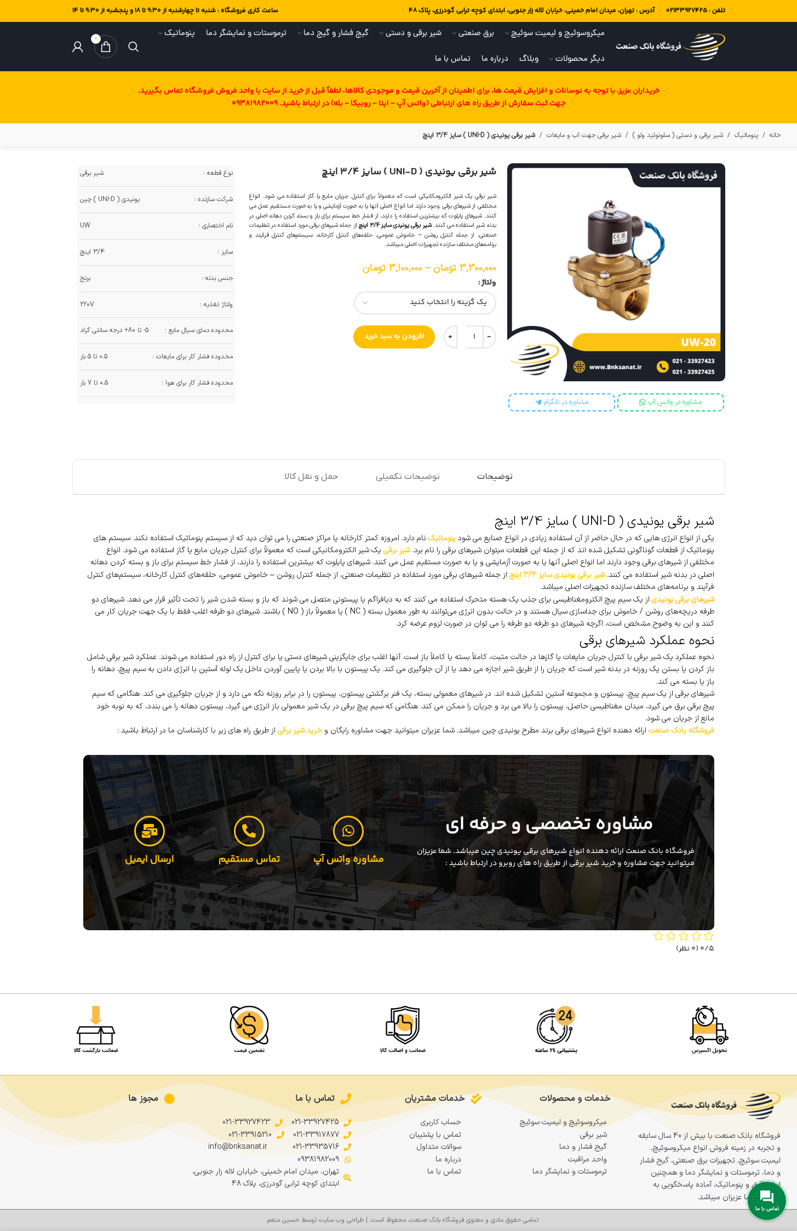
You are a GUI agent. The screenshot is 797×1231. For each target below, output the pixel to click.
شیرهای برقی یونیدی (683, 599)
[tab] (495, 477)
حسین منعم (283, 1220)
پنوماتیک (746, 135)
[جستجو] (134, 47)
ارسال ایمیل (149, 859)
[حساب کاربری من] (78, 47)
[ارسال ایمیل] (149, 831)
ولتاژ (488, 283)
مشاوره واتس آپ (348, 859)
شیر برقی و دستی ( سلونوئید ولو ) (678, 135)
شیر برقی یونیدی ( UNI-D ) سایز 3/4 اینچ (409, 172)
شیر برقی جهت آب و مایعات (584, 135)
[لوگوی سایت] (670, 47)
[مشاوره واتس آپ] (348, 831)
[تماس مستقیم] (249, 831)
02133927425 (686, 10)
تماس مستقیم (249, 859)
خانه (775, 135)
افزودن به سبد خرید (394, 336)
